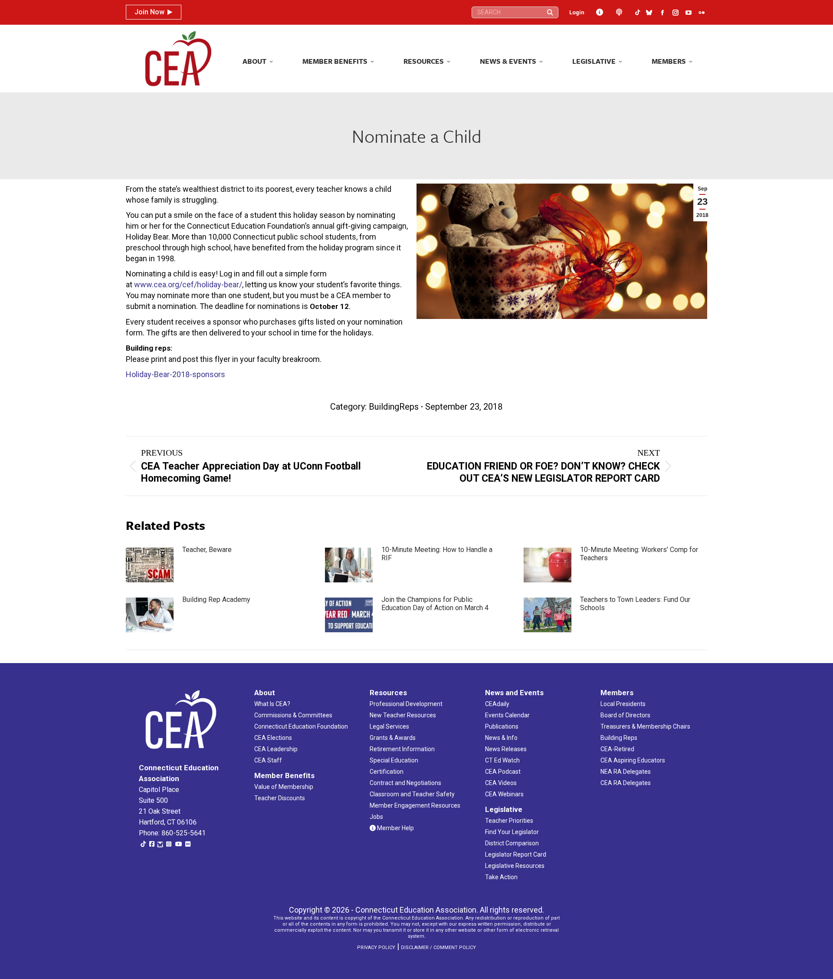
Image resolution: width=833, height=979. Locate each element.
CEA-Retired (617, 749)
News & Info (501, 737)
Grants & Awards (393, 737)
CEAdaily (497, 703)
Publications (501, 726)
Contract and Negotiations (405, 782)
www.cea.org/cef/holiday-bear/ (188, 284)
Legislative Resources (514, 865)
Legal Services (389, 726)
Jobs (376, 816)
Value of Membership (283, 786)
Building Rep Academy (216, 599)
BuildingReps (394, 406)
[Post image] (150, 565)
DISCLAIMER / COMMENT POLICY (438, 947)
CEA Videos (501, 782)
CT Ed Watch (502, 760)
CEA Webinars (504, 794)
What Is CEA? (272, 703)
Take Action (501, 877)
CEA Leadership (276, 749)
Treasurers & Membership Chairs (645, 726)
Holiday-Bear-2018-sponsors (175, 374)
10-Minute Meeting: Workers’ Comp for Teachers (639, 553)
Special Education (394, 760)
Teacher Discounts (279, 798)
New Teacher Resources (403, 715)
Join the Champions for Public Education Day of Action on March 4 (435, 603)
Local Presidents (623, 703)
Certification (386, 771)
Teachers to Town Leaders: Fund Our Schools (635, 603)
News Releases (506, 749)
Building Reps (618, 737)
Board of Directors (625, 715)
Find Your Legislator (512, 831)
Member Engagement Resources (415, 805)
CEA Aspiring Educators (632, 760)
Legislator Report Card (515, 854)
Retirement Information (402, 749)
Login (576, 12)
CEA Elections (273, 737)
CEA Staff (268, 760)
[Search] (550, 12)
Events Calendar (507, 715)
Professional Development (406, 703)
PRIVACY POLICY (376, 947)
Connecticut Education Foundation (301, 726)
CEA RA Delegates (625, 782)
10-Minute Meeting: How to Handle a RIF (436, 553)
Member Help (395, 828)
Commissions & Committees (293, 715)
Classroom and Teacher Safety (412, 794)
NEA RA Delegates (625, 771)
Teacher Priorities (509, 820)
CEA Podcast (503, 771)
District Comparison (512, 843)
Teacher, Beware (207, 549)
